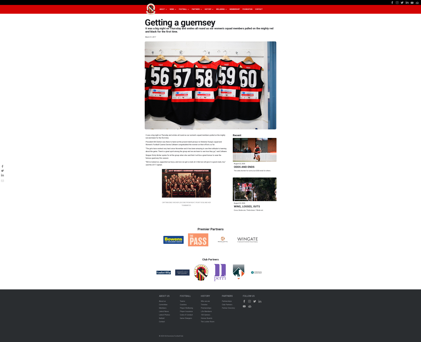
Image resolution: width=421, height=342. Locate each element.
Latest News (164, 311)
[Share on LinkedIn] (2, 175)
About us (162, 301)
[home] (151, 9)
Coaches (183, 305)
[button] (164, 9)
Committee (163, 305)
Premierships (206, 308)
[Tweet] (2, 170)
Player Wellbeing (186, 308)
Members (162, 308)
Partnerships (227, 301)
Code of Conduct (186, 315)
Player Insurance (186, 311)
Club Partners (227, 305)
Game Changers (186, 318)
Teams (182, 301)
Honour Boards (206, 318)
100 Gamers (205, 315)
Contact (162, 322)
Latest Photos (164, 315)
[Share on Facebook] (2, 166)
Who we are (205, 301)
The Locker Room (207, 322)
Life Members (206, 311)
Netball (161, 318)
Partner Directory (228, 308)
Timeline (204, 305)
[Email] (2, 180)
